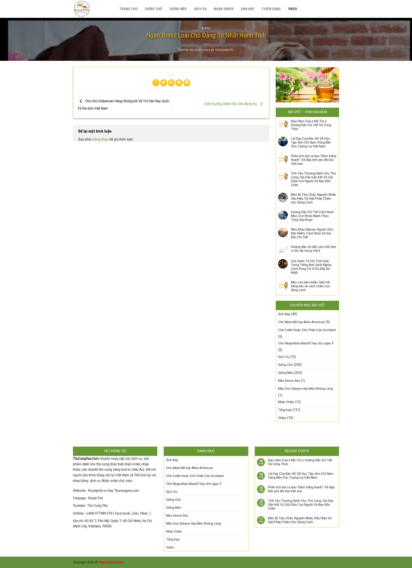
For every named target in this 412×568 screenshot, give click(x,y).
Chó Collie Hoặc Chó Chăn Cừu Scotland (307, 330)
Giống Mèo (178, 9)
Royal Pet (95, 498)
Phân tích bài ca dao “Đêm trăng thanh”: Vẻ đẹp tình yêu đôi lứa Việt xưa (313, 160)
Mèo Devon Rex (289, 381)
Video (292, 9)
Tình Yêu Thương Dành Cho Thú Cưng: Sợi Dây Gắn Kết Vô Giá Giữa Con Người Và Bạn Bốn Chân (313, 179)
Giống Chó (153, 9)
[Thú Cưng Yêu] (92, 9)
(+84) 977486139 (99, 513)
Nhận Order (223, 9)
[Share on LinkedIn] (186, 82)
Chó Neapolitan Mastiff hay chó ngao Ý (306, 343)
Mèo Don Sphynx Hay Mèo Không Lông (305, 389)
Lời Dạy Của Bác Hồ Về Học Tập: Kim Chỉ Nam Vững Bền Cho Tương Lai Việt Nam (311, 142)
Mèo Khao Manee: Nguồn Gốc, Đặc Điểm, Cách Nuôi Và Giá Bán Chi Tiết (312, 233)
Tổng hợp (285, 410)
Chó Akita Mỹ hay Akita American (301, 322)
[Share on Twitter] (163, 82)
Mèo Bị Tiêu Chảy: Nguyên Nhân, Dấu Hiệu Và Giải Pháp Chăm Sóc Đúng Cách (313, 198)
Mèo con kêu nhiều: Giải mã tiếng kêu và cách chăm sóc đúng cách (310, 286)
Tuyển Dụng (271, 9)
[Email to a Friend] (171, 82)
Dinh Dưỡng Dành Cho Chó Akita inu (231, 104)
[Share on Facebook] (155, 82)
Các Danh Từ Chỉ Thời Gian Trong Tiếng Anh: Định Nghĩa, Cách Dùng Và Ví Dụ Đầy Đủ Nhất (311, 267)
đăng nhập (100, 139)
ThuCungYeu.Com (110, 562)
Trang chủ (128, 9)
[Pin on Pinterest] (179, 82)
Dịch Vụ (200, 9)
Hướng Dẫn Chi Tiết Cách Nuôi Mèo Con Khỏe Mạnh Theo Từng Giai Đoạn (312, 216)
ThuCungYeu (224, 50)
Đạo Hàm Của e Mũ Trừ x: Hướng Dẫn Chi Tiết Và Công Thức (311, 125)
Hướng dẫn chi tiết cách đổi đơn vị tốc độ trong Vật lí (313, 249)
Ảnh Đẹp (247, 9)
